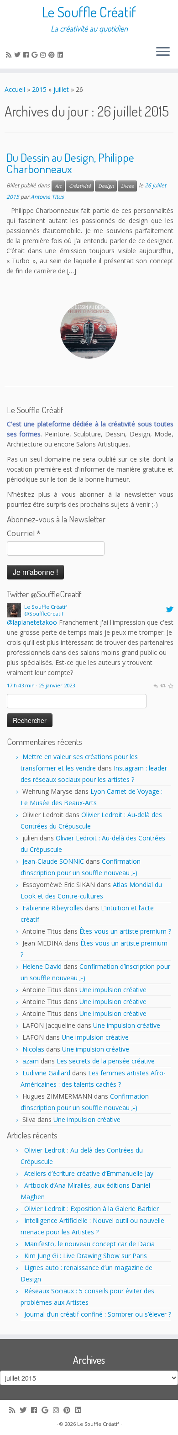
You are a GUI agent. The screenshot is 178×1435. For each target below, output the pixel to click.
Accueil (15, 89)
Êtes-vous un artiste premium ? (125, 931)
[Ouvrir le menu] (163, 52)
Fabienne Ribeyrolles (52, 908)
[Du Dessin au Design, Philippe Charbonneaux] (88, 330)
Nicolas (33, 1049)
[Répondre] (155, 685)
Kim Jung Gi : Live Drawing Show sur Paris (85, 1255)
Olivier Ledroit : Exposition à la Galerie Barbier (91, 1208)
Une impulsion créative (113, 989)
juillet (61, 89)
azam (30, 1061)
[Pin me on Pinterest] (53, 54)
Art (58, 186)
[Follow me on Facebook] (27, 54)
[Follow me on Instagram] (44, 54)
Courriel (24, 533)
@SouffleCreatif (43, 613)
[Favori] (170, 685)
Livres (127, 186)
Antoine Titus (47, 197)
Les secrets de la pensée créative (106, 1061)
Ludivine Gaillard (46, 1072)
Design (106, 186)
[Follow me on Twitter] (18, 54)
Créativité (80, 186)
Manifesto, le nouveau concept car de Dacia (89, 1243)
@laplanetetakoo (32, 622)
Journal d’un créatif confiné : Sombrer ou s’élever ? (97, 1314)
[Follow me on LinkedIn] (62, 54)
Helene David (42, 966)
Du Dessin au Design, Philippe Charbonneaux (70, 163)
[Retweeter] (163, 685)
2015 (39, 89)
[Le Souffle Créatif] (14, 610)
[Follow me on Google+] (35, 54)
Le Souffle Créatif (89, 12)
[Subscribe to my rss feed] (10, 54)
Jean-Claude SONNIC (53, 861)
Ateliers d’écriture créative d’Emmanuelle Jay (88, 1173)
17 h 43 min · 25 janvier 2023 (41, 685)
